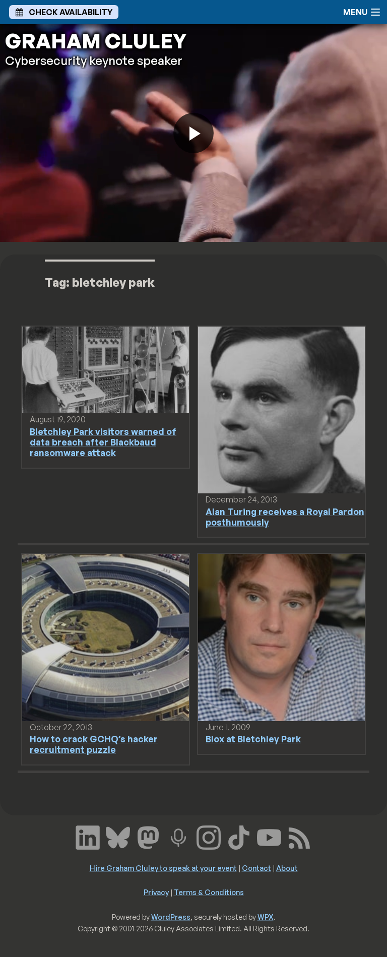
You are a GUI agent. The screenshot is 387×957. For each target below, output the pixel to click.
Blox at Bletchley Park (253, 738)
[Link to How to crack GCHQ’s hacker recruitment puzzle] (105, 636)
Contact (256, 867)
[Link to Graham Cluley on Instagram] (209, 836)
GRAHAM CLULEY (95, 40)
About (287, 867)
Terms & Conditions (209, 892)
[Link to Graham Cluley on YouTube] (269, 836)
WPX (265, 916)
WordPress (170, 916)
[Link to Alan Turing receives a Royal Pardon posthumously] (281, 409)
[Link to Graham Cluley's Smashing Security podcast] (178, 836)
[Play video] (193, 133)
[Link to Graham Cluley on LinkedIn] (88, 836)
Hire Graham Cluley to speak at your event (163, 867)
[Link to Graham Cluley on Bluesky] (118, 836)
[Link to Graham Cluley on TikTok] (239, 836)
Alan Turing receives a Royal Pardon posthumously (285, 517)
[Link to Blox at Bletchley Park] (281, 636)
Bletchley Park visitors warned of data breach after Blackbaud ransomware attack (103, 442)
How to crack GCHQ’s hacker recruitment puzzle (94, 744)
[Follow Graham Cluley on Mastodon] (148, 836)
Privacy (156, 892)
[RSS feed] (299, 836)
